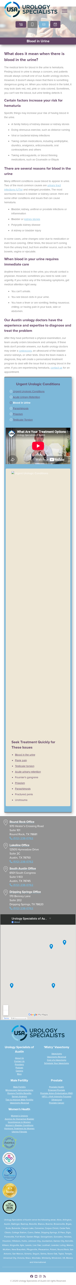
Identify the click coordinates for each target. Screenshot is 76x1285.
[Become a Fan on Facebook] (31, 1276)
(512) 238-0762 (21, 150)
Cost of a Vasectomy (56, 1060)
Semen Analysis (19, 1096)
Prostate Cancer (56, 1102)
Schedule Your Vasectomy (56, 1063)
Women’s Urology (19, 1115)
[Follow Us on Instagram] (40, 1276)
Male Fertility (19, 1086)
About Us (19, 1058)
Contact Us (19, 1061)
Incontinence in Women (19, 1122)
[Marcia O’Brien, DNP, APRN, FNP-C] (19, 35)
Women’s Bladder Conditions (19, 1125)
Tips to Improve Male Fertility (19, 1099)
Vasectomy (56, 1053)
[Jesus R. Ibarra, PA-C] (56, 35)
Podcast (19, 1067)
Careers (19, 1070)
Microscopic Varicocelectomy (19, 1090)
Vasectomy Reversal (56, 1056)
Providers (19, 1064)
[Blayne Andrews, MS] (56, 88)
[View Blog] (44, 1276)
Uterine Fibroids (19, 1131)
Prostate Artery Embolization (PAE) (56, 1093)
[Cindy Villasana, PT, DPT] (19, 88)
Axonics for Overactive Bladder (19, 1119)
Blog (19, 1074)
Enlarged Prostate (56, 1090)
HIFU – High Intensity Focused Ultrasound (56, 1098)
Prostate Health (56, 1086)
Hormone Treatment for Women (19, 1128)
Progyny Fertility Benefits (19, 1093)
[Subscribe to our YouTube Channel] (36, 1276)
